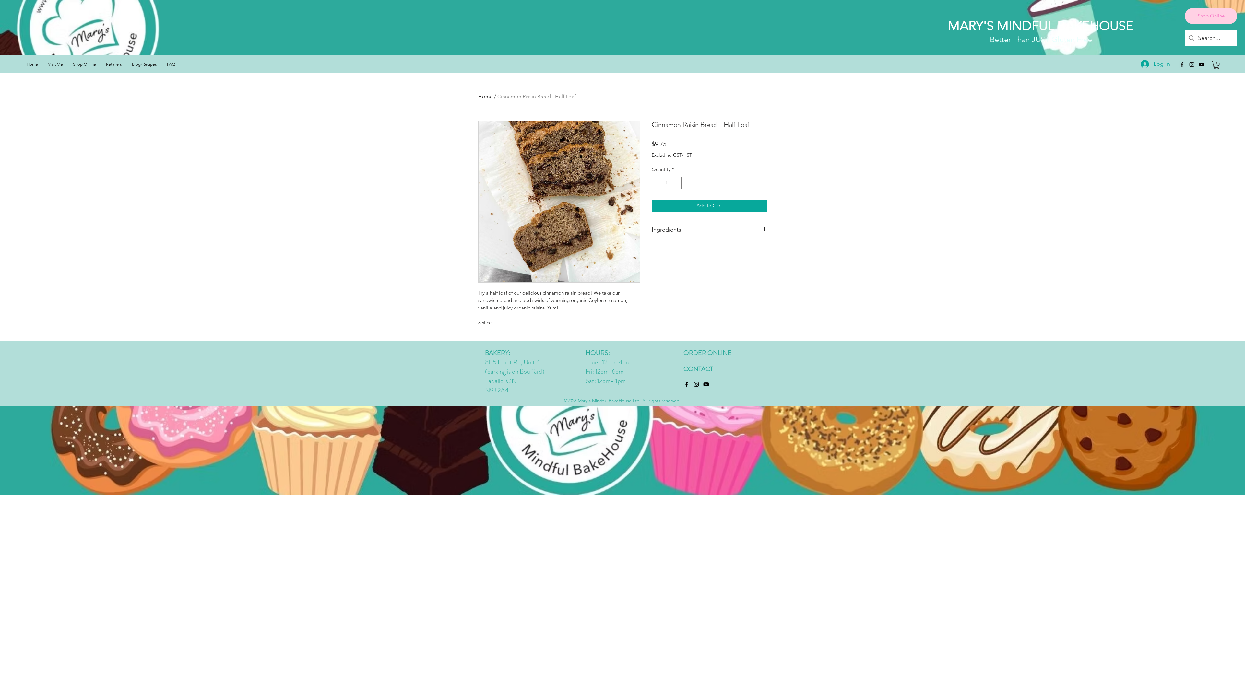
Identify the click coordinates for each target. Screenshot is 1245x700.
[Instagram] (1192, 64)
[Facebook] (1182, 64)
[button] (1216, 65)
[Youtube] (1201, 64)
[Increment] (676, 183)
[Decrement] (657, 183)
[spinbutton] (666, 183)
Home (485, 96)
